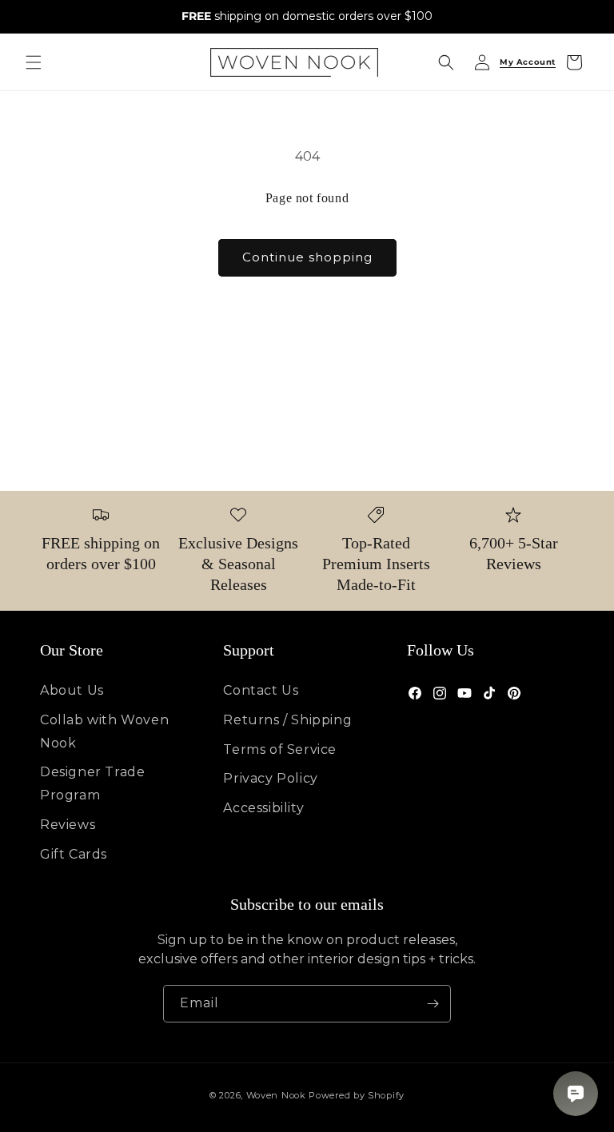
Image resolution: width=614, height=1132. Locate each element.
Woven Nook (276, 1095)
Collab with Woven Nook (104, 731)
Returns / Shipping (287, 719)
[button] (33, 62)
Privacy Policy (270, 778)
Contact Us (260, 690)
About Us (72, 690)
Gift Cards (73, 854)
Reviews (67, 824)
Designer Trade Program (92, 783)
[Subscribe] (432, 1003)
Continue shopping (307, 257)
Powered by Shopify (357, 1095)
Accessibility (263, 807)
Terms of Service (280, 749)
